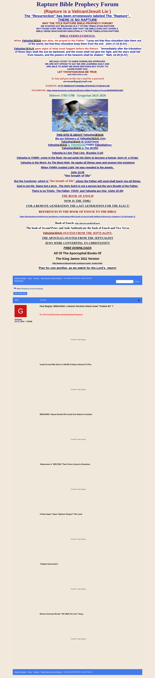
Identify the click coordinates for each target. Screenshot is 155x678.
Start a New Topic (20, 293)
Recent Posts (19, 281)
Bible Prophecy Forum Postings (51, 278)
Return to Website (20, 278)
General (36, 278)
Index (30, 278)
